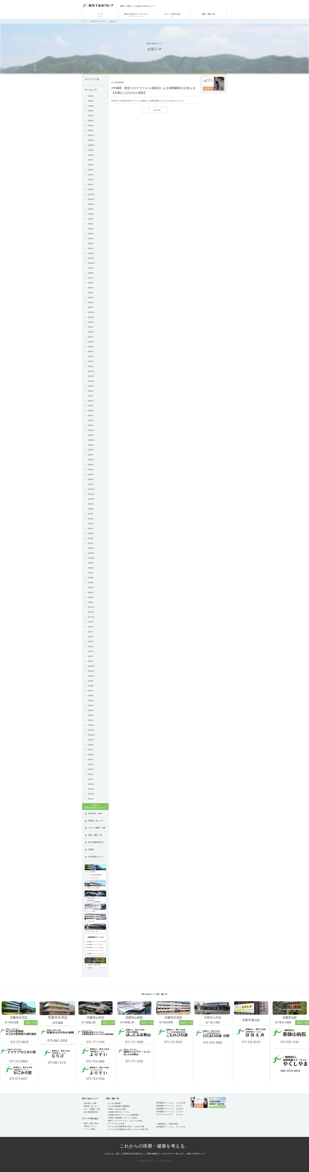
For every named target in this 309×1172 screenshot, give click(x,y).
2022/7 (90, 337)
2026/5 (90, 111)
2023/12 (91, 253)
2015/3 (90, 769)
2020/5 (90, 465)
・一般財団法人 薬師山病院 (166, 1124)
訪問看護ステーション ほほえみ (95, 947)
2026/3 (90, 121)
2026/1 (90, 130)
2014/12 (91, 784)
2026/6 (90, 106)
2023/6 (90, 283)
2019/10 (91, 499)
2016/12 (91, 666)
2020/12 (91, 430)
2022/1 (90, 366)
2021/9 (90, 386)
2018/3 (90, 592)
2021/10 (91, 381)
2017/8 (90, 627)
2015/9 (90, 740)
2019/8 (90, 509)
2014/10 (91, 794)
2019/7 (90, 514)
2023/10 (91, 263)
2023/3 (90, 298)
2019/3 (90, 533)
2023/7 (90, 278)
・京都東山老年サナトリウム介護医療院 (122, 1115)
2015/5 (90, 759)
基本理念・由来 (95, 813)
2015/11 (91, 730)
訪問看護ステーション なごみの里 (96, 941)
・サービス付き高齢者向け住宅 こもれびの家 (125, 1126)
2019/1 (90, 543)
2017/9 (90, 622)
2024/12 (91, 194)
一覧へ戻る (154, 110)
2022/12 (91, 312)
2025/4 (90, 175)
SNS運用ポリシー (96, 857)
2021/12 (91, 371)
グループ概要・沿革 (97, 828)
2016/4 (90, 705)
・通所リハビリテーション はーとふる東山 (124, 1121)
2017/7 (90, 632)
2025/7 (90, 160)
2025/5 (90, 170)
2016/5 (90, 700)
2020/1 (90, 484)
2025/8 (90, 155)
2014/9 (90, 799)
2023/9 (90, 268)
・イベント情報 (88, 1129)
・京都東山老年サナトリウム (118, 1112)
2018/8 (90, 568)
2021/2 (90, 420)
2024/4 (90, 234)
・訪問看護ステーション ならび (168, 1106)
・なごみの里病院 (113, 1103)
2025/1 (90, 189)
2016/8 (90, 686)
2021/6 (90, 401)
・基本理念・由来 (89, 1103)
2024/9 (90, 209)
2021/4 (90, 411)
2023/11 (91, 258)
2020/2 (90, 479)
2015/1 (90, 779)
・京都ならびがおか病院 (116, 1109)
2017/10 (91, 617)
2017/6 (90, 637)
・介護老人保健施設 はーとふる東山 (121, 1118)
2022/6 (90, 342)
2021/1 (90, 425)
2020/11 (91, 435)
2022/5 (90, 347)
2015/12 (91, 725)
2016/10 (91, 676)
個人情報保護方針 (96, 842)
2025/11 (91, 140)
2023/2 (90, 302)
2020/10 (91, 440)
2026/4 (90, 116)
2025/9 (90, 150)
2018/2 (90, 597)
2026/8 (90, 96)
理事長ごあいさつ (96, 821)
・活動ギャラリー (89, 1126)
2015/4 (90, 764)
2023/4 (90, 293)
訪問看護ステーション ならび (95, 944)
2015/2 (90, 774)
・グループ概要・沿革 (91, 1109)
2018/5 (90, 583)
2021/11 (91, 376)
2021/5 (90, 406)
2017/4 (90, 646)
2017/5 (90, 641)
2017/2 (90, 656)
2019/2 (90, 538)
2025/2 (90, 184)
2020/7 (90, 455)
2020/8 (90, 450)
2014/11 (91, 789)
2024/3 (90, 238)
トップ (100, 15)
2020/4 (90, 470)
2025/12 (91, 135)
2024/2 (90, 243)
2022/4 (90, 351)
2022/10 (91, 322)
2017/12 (91, 607)
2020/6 (90, 460)
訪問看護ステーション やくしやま (96, 968)
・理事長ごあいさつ (90, 1106)
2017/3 (90, 651)
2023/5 (90, 288)
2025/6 (90, 165)
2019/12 (91, 489)
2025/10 (91, 145)
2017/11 (91, 612)
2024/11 (91, 199)
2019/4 (90, 528)
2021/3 (90, 415)
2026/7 (90, 101)
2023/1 (90, 307)
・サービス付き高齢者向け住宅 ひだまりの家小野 (127, 1129)
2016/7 (90, 691)
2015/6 (90, 755)
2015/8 (90, 745)
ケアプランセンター (93, 950)
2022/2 (90, 361)
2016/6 (90, 696)
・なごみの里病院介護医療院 (118, 1106)
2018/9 (90, 563)
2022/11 (91, 317)
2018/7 (90, 573)
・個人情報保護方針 (90, 1112)
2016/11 (91, 671)
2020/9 (90, 445)
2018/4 (90, 587)
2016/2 (90, 715)
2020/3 (90, 474)
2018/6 (90, 578)
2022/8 (90, 332)
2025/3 (90, 180)
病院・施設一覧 (208, 15)
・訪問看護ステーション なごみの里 (169, 1103)
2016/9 (90, 681)
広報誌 (91, 849)
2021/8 (90, 391)
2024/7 (90, 219)
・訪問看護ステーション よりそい (168, 1111)
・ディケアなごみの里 (115, 1123)
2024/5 (90, 229)
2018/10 (91, 558)
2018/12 (91, 548)
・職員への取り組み (90, 1123)
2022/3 (90, 356)
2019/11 (91, 494)
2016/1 (90, 720)
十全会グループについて (98, 21)
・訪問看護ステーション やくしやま (169, 1127)
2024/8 (90, 214)
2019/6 (90, 519)
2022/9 (90, 327)
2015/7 (90, 750)
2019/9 (90, 504)
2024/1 (90, 248)
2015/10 (91, 735)
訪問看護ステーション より (95, 953)
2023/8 (90, 273)
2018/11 (91, 553)
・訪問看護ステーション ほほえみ (168, 1109)
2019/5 (90, 524)
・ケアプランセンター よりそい (168, 1114)
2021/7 (90, 396)
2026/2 (90, 125)
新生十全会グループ (95, 806)
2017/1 (90, 661)
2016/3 (90, 710)
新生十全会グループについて (136, 15)
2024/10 (91, 204)
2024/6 (90, 224)
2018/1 (90, 602)
